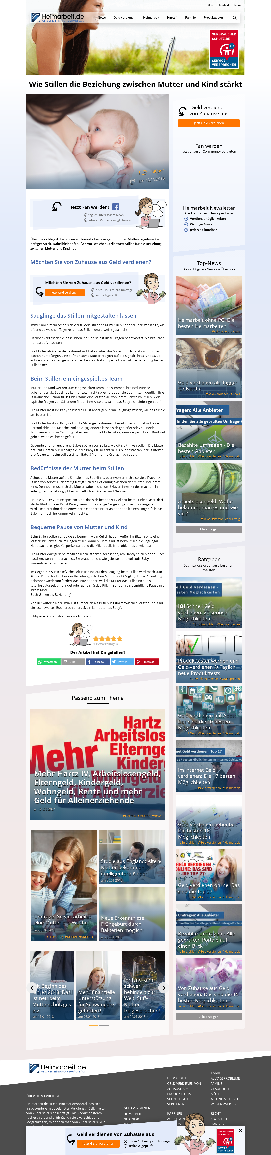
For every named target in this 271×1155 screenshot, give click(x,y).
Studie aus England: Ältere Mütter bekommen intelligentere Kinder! (131, 867)
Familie (216, 1083)
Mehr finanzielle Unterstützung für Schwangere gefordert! (96, 1001)
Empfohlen (188, 456)
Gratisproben (231, 679)
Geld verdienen (218, 394)
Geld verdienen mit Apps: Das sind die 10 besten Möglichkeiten (207, 721)
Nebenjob (131, 1119)
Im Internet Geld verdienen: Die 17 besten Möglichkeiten (206, 775)
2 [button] (104, 1025)
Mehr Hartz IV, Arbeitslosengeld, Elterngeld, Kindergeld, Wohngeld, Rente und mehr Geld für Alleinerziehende (97, 787)
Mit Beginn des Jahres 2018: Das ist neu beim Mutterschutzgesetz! (51, 998)
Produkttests (179, 1094)
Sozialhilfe (220, 1119)
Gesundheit (221, 1089)
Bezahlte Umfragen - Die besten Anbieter (206, 447)
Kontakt (224, 5)
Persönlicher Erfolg (227, 519)
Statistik (87, 937)
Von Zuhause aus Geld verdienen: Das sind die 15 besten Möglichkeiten (208, 994)
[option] (52, 987)
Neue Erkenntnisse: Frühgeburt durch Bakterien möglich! (123, 923)
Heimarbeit (221, 331)
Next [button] (163, 987)
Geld (193, 733)
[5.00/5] (96, 639)
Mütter (157, 171)
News (158, 816)
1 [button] (93, 1025)
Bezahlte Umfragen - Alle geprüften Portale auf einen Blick (206, 939)
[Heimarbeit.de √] (57, 17)
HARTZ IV (217, 1124)
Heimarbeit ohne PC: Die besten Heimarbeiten (206, 322)
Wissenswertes (223, 1104)
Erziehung (55, 937)
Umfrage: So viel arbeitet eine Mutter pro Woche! (62, 919)
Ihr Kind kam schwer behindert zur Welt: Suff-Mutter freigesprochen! (142, 995)
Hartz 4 (130, 816)
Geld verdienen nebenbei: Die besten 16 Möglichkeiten (207, 830)
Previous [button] (31, 987)
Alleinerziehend (224, 1099)
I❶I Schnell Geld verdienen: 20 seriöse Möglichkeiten (202, 612)
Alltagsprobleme (225, 1078)
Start (211, 5)
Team (237, 5)
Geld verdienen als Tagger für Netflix (207, 385)
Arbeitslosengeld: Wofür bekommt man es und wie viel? (208, 507)
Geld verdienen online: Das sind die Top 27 (209, 888)
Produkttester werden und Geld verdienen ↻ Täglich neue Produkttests (208, 666)
